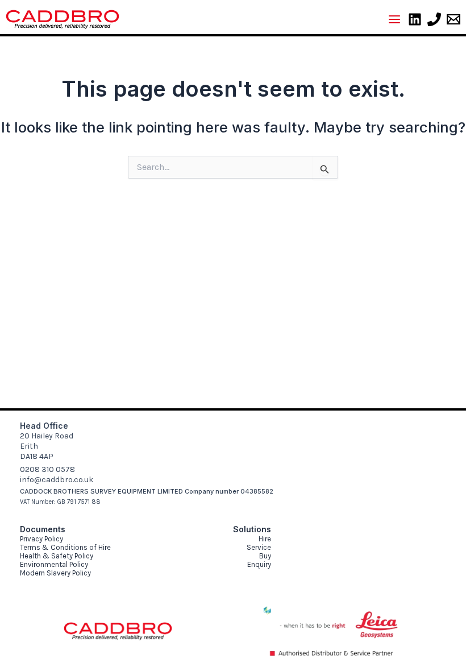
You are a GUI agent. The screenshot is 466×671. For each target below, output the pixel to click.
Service (259, 547)
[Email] (453, 19)
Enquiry (259, 564)
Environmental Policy (54, 564)
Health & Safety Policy (56, 556)
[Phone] (434, 19)
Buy (265, 556)
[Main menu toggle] (394, 19)
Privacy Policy (41, 539)
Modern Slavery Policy (55, 573)
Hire (265, 539)
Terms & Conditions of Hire (65, 547)
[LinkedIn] (415, 19)
